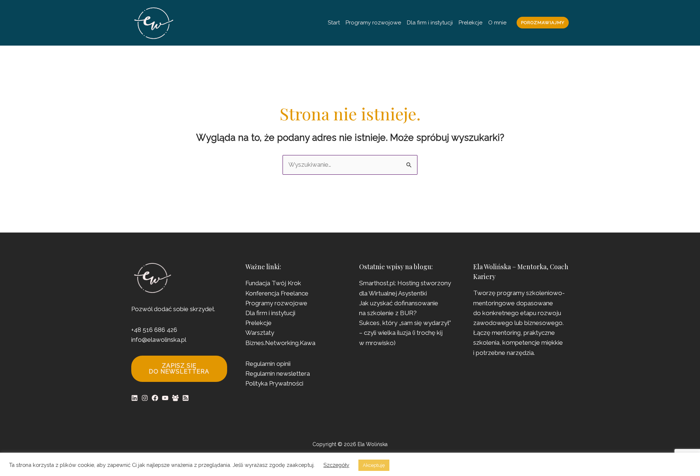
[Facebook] (155, 398)
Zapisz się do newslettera (179, 368)
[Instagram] (144, 398)
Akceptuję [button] (374, 465)
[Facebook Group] (175, 398)
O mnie (497, 22)
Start (334, 22)
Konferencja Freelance (276, 293)
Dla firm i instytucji (430, 22)
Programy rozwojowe (373, 22)
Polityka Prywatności (274, 383)
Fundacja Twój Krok (273, 283)
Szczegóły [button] (336, 465)
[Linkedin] (134, 398)
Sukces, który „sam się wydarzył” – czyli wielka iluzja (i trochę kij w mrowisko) (405, 332)
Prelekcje (470, 22)
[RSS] (185, 398)
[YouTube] (165, 398)
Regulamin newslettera (277, 373)
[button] (543, 22)
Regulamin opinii (268, 363)
